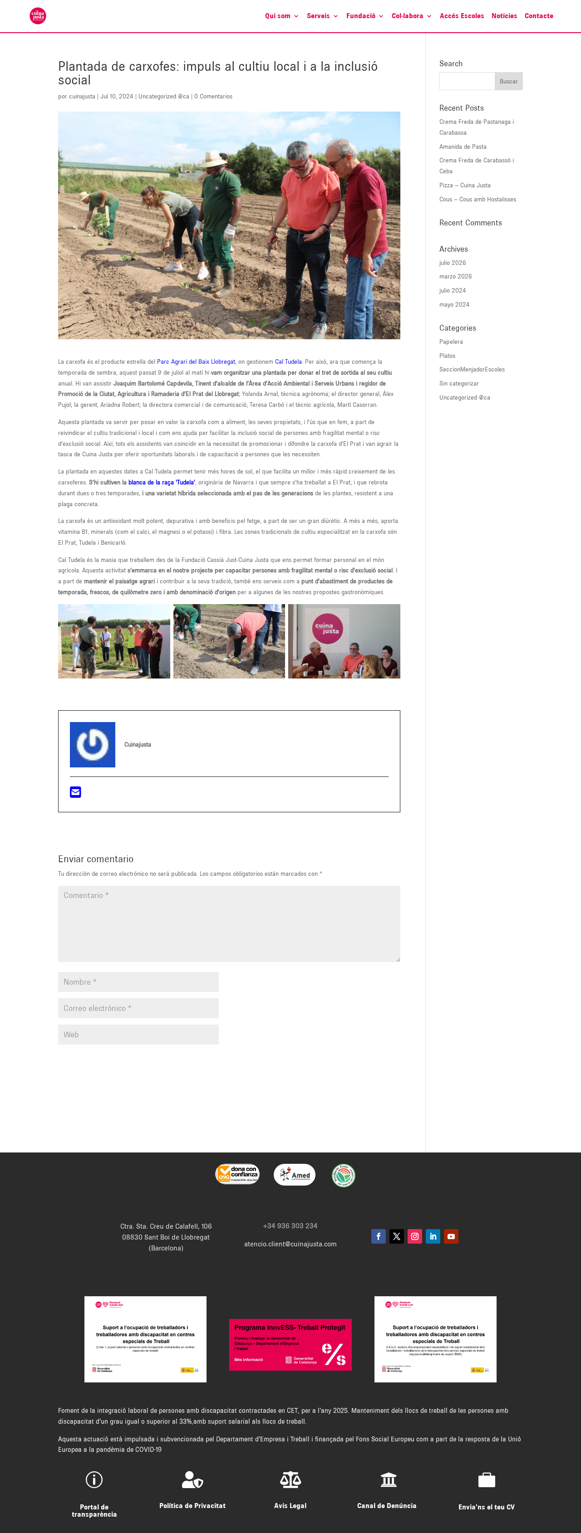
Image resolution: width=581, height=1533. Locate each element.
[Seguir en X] (396, 1236)
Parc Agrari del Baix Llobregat (196, 361)
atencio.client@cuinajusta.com (290, 1244)
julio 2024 (452, 290)
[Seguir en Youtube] (451, 1236)
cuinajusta (82, 96)
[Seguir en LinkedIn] (433, 1236)
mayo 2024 (454, 304)
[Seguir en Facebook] (378, 1236)
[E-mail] (75, 794)
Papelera (451, 341)
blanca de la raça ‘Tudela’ (161, 482)
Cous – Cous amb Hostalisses (477, 199)
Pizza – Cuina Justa (465, 185)
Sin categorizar (459, 383)
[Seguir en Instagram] (415, 1236)
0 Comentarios (213, 96)
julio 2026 (452, 262)
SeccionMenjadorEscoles (472, 369)
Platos (447, 355)
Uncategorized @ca (163, 96)
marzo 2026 (455, 276)
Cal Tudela (288, 361)
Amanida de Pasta (463, 146)
